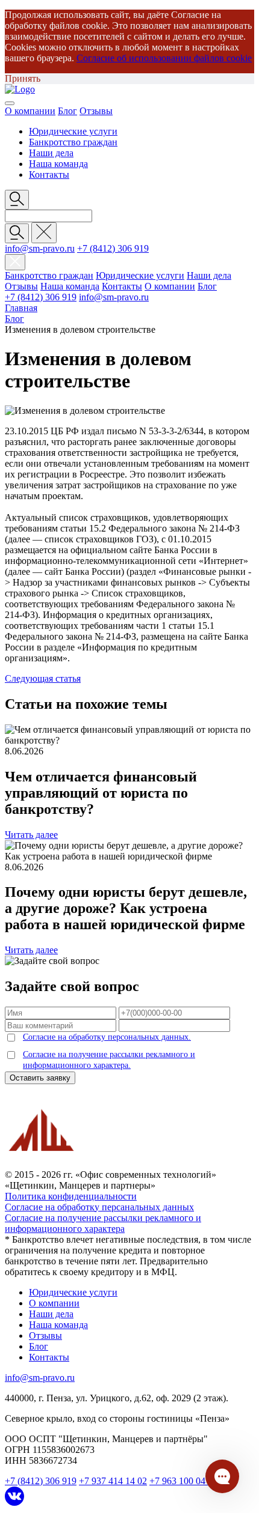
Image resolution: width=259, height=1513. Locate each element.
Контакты (49, 174)
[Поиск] (17, 233)
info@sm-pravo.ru (40, 248)
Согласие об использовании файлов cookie (164, 58)
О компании (30, 111)
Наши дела (51, 153)
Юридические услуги (73, 131)
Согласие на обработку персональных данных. (107, 1037)
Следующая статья (43, 678)
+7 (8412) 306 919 (113, 248)
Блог (67, 111)
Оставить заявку (40, 1077)
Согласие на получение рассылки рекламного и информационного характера (103, 1223)
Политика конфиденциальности (71, 1196)
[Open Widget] (222, 1476)
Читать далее (31, 834)
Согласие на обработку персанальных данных (99, 1207)
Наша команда (58, 164)
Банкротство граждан (73, 142)
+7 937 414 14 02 (113, 1481)
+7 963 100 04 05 (183, 1481)
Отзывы (96, 111)
